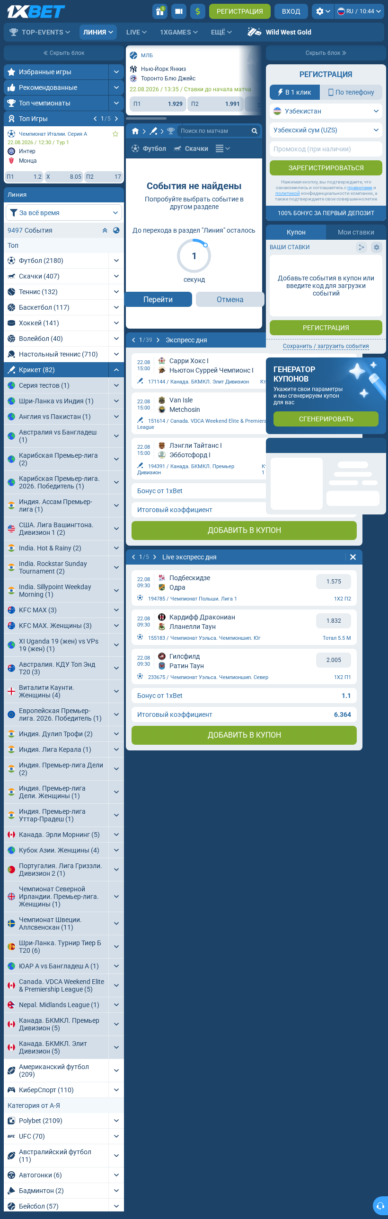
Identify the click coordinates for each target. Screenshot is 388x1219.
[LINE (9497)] (135, 131)
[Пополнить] (197, 11)
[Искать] (254, 131)
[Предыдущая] (95, 118)
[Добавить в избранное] (115, 134)
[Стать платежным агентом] (178, 11)
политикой (287, 193)
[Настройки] (323, 11)
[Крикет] (153, 131)
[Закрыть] (378, 445)
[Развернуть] (116, 71)
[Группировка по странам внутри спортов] (116, 230)
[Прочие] (223, 148)
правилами (359, 187)
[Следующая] (116, 118)
